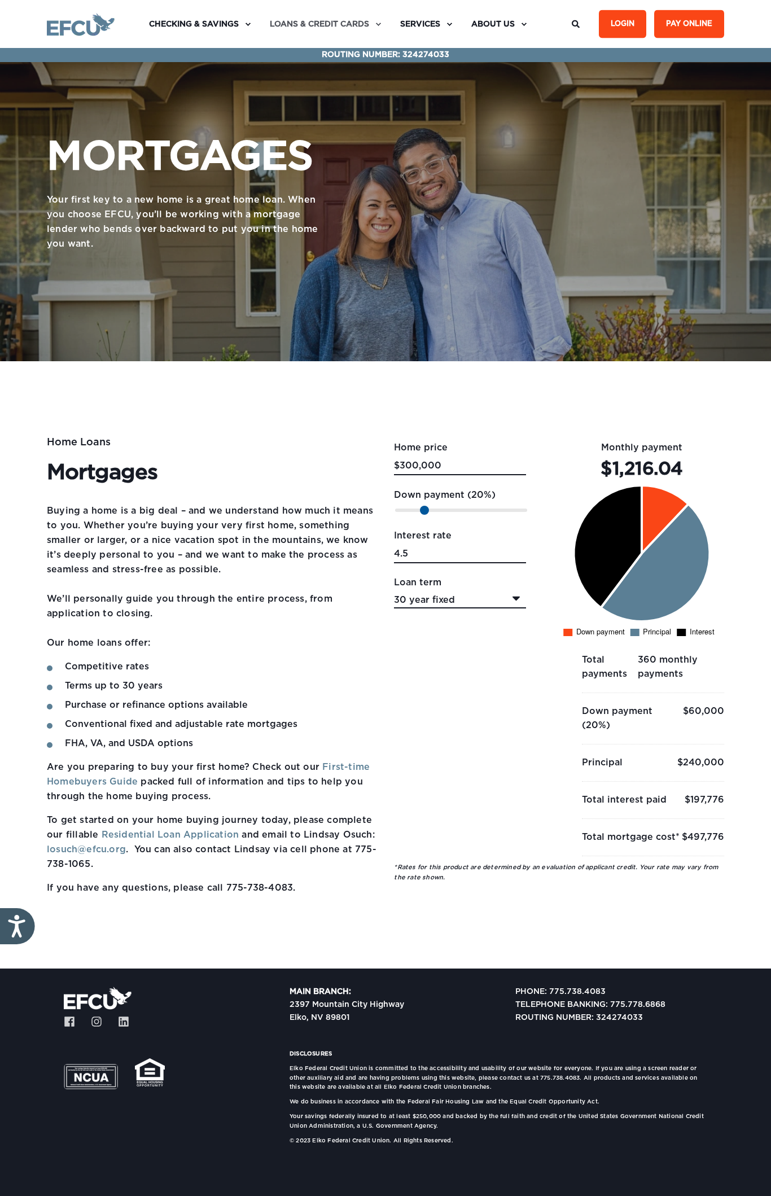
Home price (421, 447)
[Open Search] (577, 24)
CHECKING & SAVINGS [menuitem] (194, 24)
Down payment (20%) (445, 495)
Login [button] (622, 23)
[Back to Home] (81, 24)
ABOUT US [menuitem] (493, 24)
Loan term (417, 582)
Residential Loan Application (170, 834)
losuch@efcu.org (86, 849)
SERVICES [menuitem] (420, 24)
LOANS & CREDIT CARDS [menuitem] (319, 24)
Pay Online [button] (689, 23)
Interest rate (423, 535)
